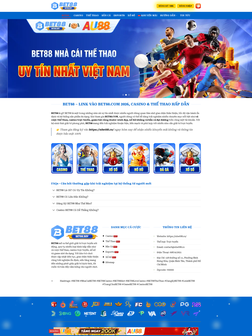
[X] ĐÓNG (54, 331)
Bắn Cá (106, 15)
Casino (78, 15)
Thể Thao (92, 15)
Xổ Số (131, 15)
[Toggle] (53, 190)
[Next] (243, 58)
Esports (119, 15)
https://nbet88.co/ (177, 236)
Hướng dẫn (167, 15)
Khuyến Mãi (149, 15)
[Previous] (8, 58)
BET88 (65, 15)
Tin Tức (185, 15)
